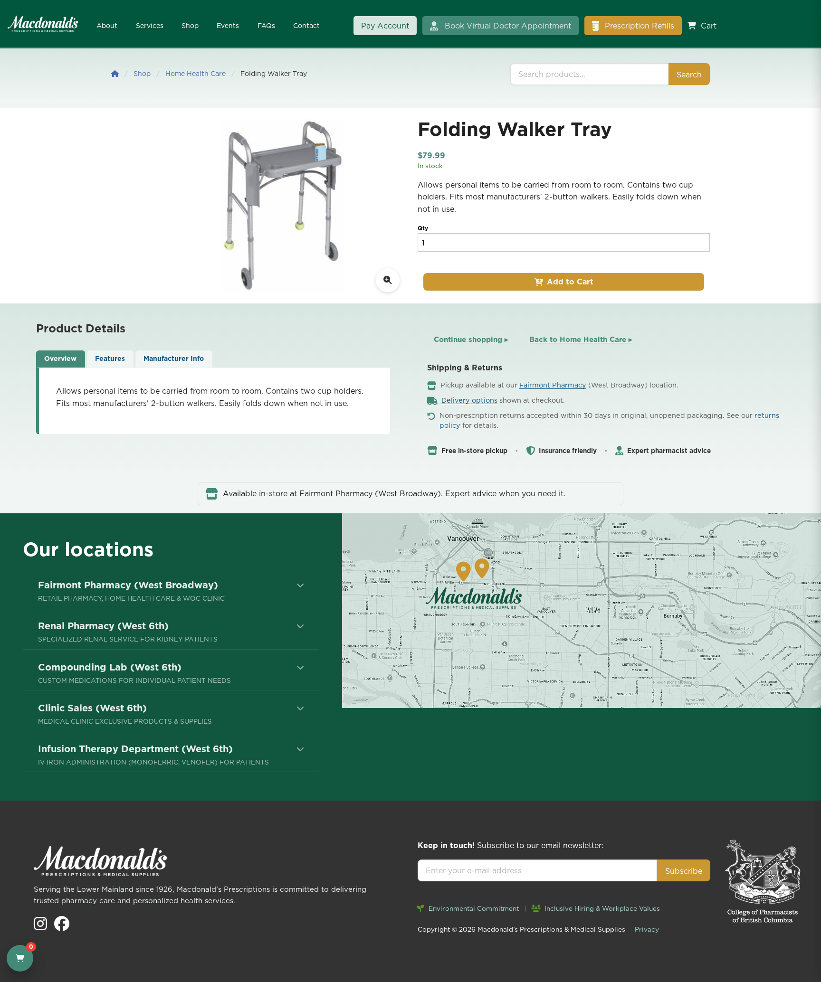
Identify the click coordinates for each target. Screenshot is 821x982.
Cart (708, 25)
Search (689, 74)
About (106, 25)
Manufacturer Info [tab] (173, 358)
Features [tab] (110, 358)
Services (149, 25)
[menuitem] (171, 590)
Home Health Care (195, 73)
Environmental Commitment (473, 908)
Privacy (647, 929)
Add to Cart (570, 281)
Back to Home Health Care (580, 339)
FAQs (266, 25)
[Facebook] (61, 926)
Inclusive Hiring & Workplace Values (601, 908)
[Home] (115, 73)
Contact (306, 25)
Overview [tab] (60, 358)
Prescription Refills (638, 25)
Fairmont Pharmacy (552, 385)
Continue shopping (471, 339)
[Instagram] (41, 926)
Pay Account (385, 25)
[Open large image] (388, 280)
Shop (190, 25)
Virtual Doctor (508, 25)
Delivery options (469, 400)
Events (228, 25)
